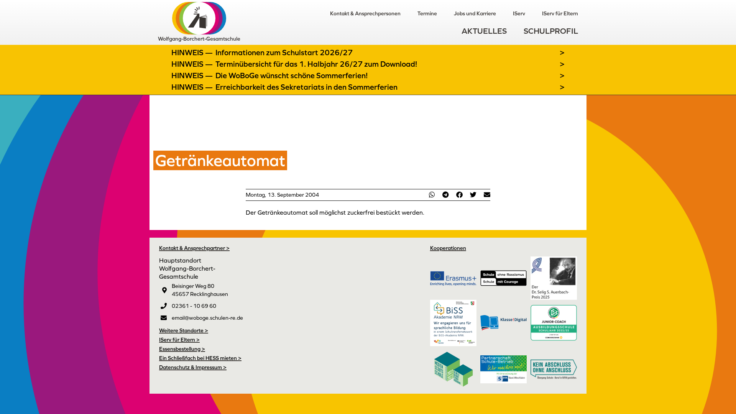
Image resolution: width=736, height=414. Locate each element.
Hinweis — (192, 52)
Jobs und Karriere (475, 13)
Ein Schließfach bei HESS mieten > (200, 358)
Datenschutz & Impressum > (193, 367)
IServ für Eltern (560, 13)
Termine (427, 13)
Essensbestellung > (182, 349)
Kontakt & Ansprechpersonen (365, 13)
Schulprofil (551, 30)
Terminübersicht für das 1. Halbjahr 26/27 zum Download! (316, 64)
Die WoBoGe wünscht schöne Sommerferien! (291, 75)
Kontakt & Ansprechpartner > (194, 248)
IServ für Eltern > (179, 340)
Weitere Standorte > (183, 330)
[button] (432, 194)
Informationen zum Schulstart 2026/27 (284, 52)
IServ (519, 13)
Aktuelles (484, 30)
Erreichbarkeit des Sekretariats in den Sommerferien (306, 87)
